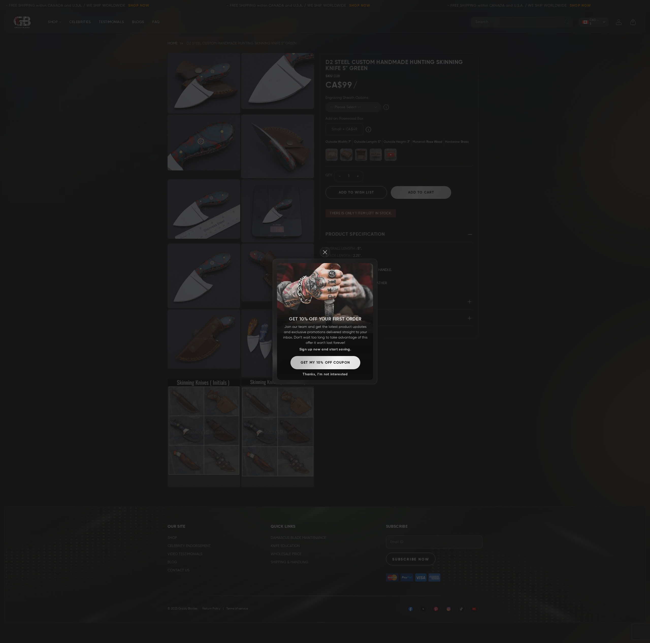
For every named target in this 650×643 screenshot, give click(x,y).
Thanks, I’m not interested (325, 374)
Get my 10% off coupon (325, 362)
